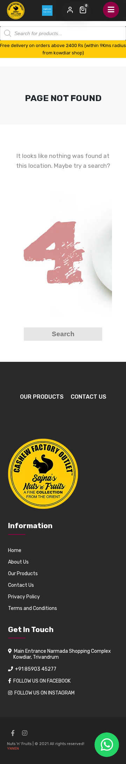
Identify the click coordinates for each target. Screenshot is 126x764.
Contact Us (88, 396)
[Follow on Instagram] (24, 733)
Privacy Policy (24, 597)
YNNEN (13, 748)
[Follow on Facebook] (12, 733)
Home (14, 550)
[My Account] (70, 10)
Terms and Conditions (32, 608)
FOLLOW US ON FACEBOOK (42, 681)
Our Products (42, 396)
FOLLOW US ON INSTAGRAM (44, 693)
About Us (18, 562)
